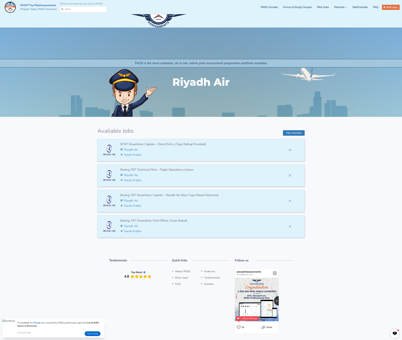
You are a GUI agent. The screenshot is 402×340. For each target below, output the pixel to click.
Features (209, 271)
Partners (339, 7)
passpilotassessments (249, 271)
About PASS (182, 271)
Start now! (181, 277)
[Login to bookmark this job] (290, 150)
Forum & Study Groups (297, 7)
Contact (209, 284)
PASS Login (392, 7)
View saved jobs (294, 132)
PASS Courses (269, 7)
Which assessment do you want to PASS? (81, 3)
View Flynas (92, 333)
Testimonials (360, 7)
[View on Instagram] (275, 273)
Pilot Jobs (323, 7)
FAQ (375, 7)
